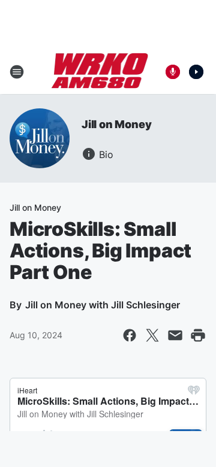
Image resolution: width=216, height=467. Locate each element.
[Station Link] (100, 72)
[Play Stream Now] (196, 72)
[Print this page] (198, 335)
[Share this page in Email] (175, 335)
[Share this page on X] (152, 335)
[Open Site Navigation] (17, 72)
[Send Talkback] (173, 72)
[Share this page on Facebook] (129, 335)
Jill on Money (116, 124)
